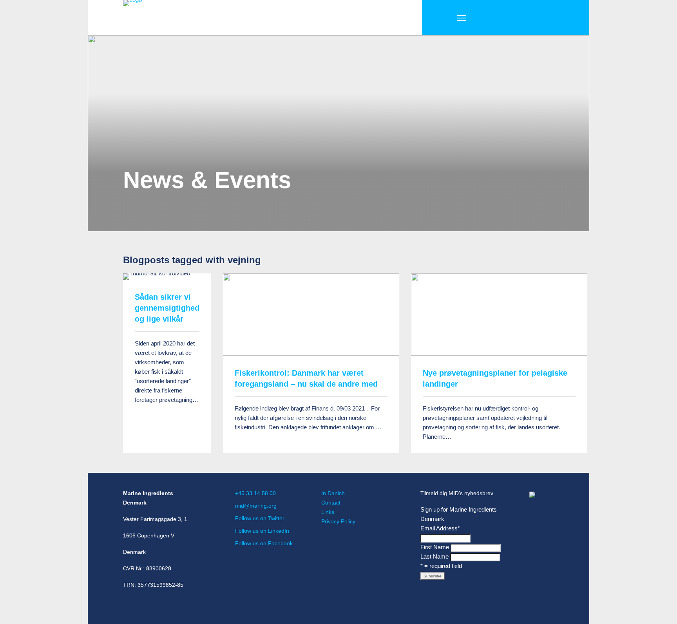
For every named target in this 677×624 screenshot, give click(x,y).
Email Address (440, 528)
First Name (434, 547)
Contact (330, 502)
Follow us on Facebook (264, 543)
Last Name (434, 556)
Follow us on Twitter (259, 518)
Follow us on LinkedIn (262, 531)
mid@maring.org (256, 506)
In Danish (333, 493)
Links (327, 512)
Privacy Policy (338, 521)
